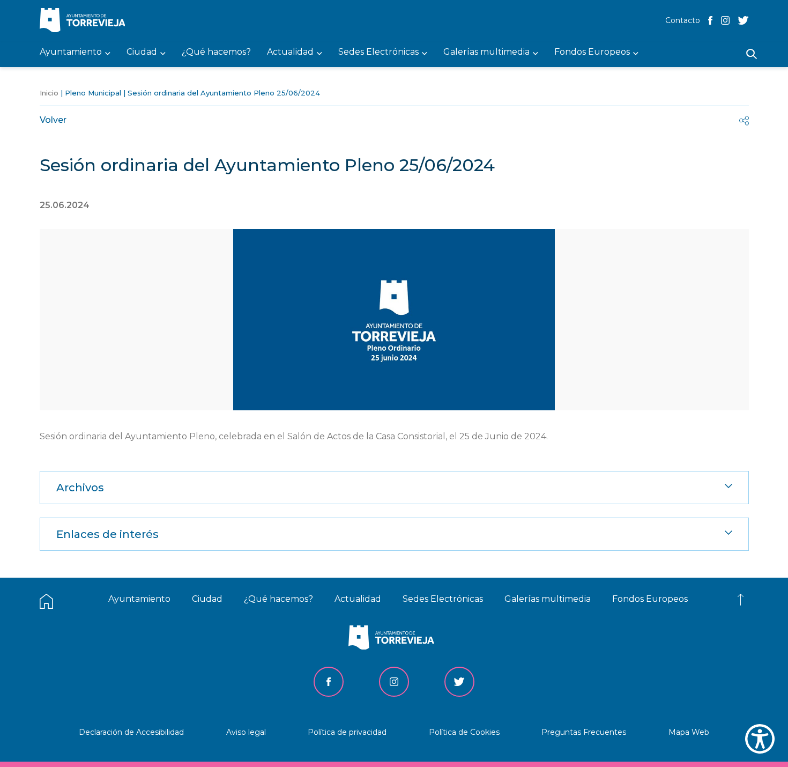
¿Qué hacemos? (278, 599)
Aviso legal (246, 732)
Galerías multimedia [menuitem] (486, 52)
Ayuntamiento (139, 599)
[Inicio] (85, 21)
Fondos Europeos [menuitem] (592, 52)
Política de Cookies (464, 732)
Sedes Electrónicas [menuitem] (378, 52)
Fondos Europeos (650, 599)
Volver (53, 120)
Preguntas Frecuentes (583, 732)
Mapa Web (688, 732)
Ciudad (207, 599)
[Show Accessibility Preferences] (759, 738)
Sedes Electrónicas (443, 599)
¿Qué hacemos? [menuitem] (216, 52)
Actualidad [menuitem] (290, 52)
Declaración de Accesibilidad (131, 732)
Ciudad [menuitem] (142, 52)
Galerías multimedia (547, 599)
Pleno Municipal (93, 92)
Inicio (49, 92)
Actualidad (357, 599)
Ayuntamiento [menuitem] (71, 52)
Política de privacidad (347, 732)
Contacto (682, 20)
